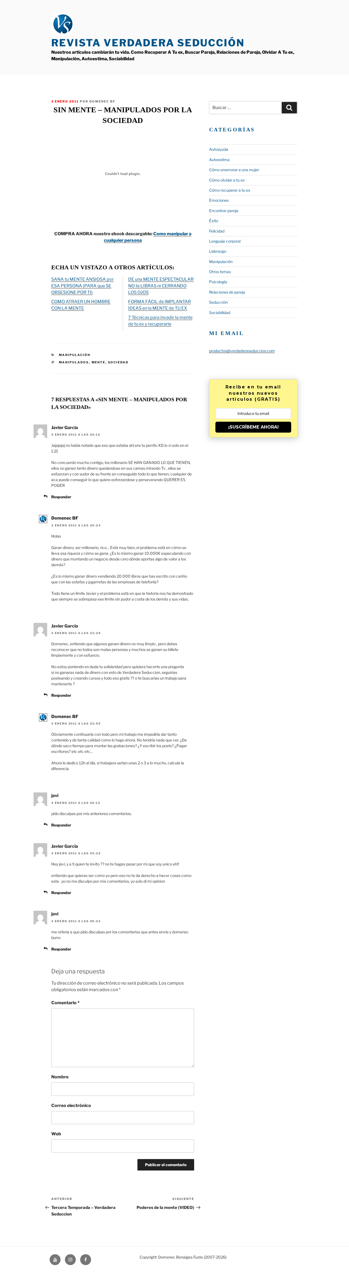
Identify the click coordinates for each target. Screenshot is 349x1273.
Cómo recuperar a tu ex (229, 190)
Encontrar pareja (223, 210)
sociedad (118, 362)
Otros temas (220, 271)
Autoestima (219, 159)
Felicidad (216, 231)
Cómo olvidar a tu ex (227, 180)
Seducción (218, 302)
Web (56, 1133)
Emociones (219, 200)
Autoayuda (218, 149)
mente (99, 362)
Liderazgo (217, 251)
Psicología (218, 281)
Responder (61, 496)
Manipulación (75, 355)
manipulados (74, 362)
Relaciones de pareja (227, 292)
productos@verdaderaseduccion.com (242, 350)
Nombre (59, 1076)
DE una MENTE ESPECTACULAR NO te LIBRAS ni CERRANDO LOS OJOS (161, 286)
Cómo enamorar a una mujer (234, 169)
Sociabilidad (219, 312)
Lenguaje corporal (224, 241)
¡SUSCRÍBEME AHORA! (253, 427)
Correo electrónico (71, 1105)
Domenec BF (64, 518)
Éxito (213, 220)
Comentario (65, 1002)
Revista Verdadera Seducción (148, 43)
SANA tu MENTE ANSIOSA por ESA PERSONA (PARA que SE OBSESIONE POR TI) (82, 286)
